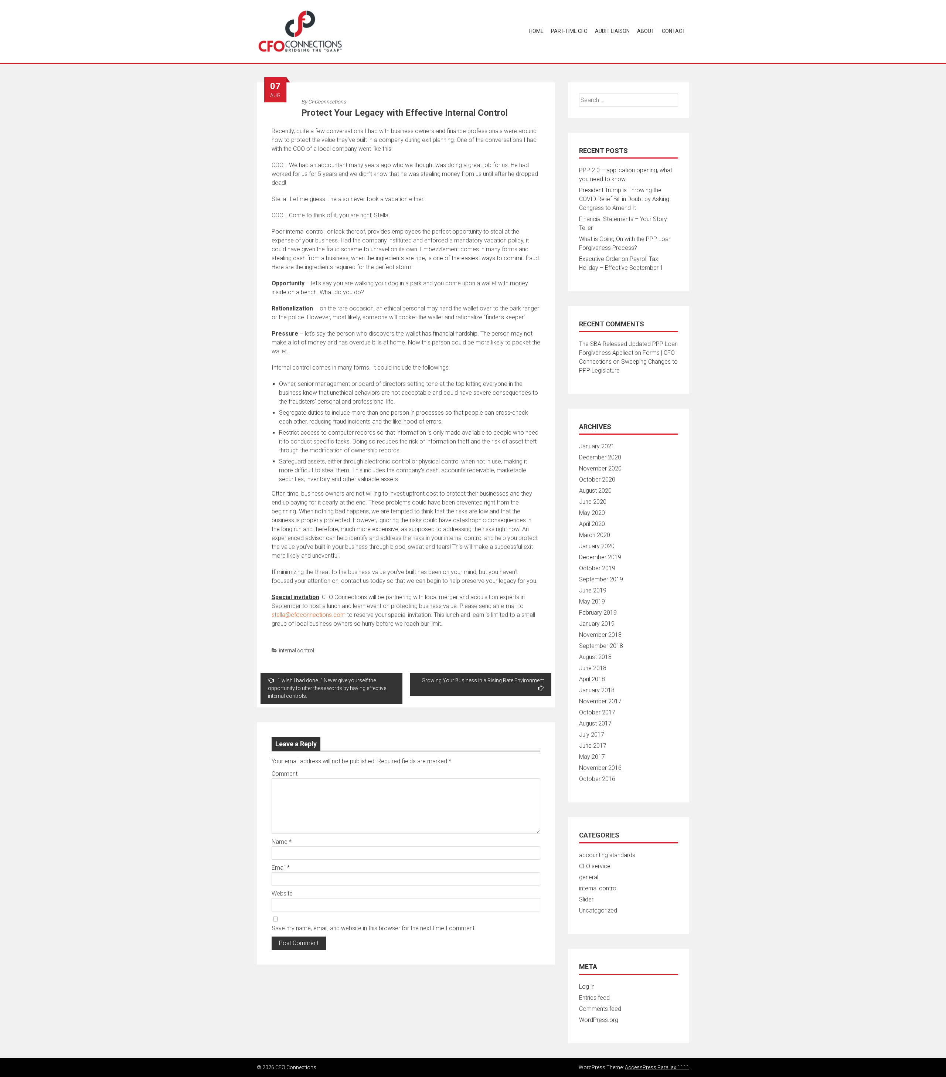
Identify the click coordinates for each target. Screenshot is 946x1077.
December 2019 (600, 557)
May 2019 (592, 601)
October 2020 (597, 479)
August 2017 (595, 723)
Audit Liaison (612, 31)
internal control (296, 650)
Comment (284, 773)
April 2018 (592, 679)
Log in (587, 986)
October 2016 (597, 778)
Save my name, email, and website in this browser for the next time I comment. (374, 928)
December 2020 (600, 457)
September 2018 (601, 645)
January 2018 (597, 690)
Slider (586, 899)
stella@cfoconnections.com (309, 614)
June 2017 (592, 745)
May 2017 (592, 756)
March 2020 (594, 534)
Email (281, 867)
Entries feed (594, 997)
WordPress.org (598, 1019)
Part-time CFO (569, 31)
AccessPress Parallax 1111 (657, 1067)
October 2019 (597, 568)
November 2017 (600, 701)
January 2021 (597, 446)
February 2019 (598, 612)
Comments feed (600, 1008)
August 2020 (595, 490)
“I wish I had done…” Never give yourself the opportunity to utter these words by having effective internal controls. (327, 688)
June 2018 (592, 668)
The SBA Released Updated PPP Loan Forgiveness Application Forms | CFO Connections (628, 352)
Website (282, 893)
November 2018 (600, 634)
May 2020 (592, 512)
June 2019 (592, 590)
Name (282, 841)
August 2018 (595, 656)
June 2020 (592, 501)
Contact (673, 31)
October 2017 (597, 712)
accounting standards (607, 855)
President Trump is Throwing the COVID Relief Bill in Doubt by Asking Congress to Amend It (624, 199)
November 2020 (600, 468)
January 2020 (597, 546)
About (645, 31)
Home (536, 31)
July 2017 (591, 734)
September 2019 (601, 579)
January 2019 (597, 623)
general (588, 877)
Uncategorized (598, 910)
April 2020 (592, 523)
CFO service (594, 866)
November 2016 (600, 767)
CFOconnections (327, 102)
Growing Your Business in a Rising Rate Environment (483, 680)
